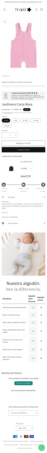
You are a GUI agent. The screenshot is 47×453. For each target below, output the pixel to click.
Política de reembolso (37, 441)
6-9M (15, 120)
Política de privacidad (11, 445)
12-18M (35, 120)
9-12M (25, 120)
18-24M (6, 126)
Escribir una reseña (23, 383)
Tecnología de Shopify (22, 441)
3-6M (6, 120)
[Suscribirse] (35, 413)
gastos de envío (8, 112)
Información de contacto (24, 448)
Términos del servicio (26, 445)
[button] (4, 9)
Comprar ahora (23, 150)
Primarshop (11, 441)
